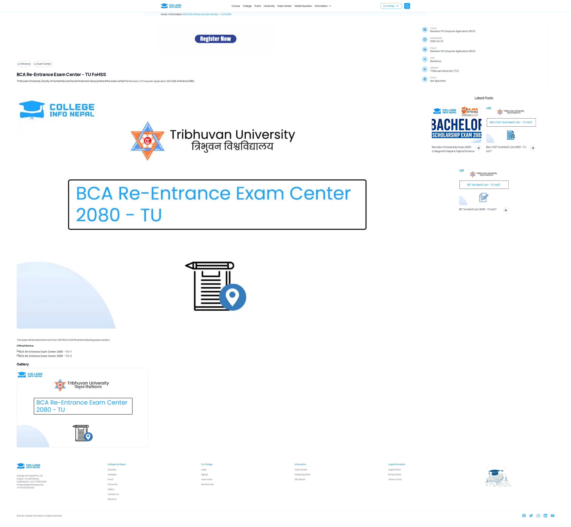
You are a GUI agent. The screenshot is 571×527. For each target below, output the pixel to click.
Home (164, 14)
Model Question (303, 6)
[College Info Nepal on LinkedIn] (545, 515)
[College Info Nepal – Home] (172, 6)
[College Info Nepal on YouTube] (552, 515)
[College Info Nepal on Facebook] (524, 515)
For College (388, 5)
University (269, 6)
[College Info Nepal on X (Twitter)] (531, 515)
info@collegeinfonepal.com (30, 484)
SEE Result (300, 479)
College (247, 6)
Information (321, 6)
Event (258, 6)
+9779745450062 (25, 487)
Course (236, 6)
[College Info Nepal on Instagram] (538, 515)
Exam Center (285, 6)
